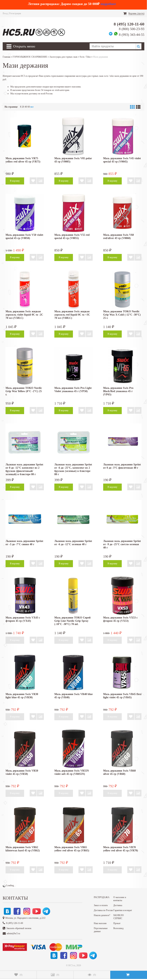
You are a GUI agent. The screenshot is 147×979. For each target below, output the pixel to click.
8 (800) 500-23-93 (131, 29)
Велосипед (118, 928)
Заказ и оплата (101, 905)
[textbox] (113, 46)
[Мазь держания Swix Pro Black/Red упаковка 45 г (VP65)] (122, 366)
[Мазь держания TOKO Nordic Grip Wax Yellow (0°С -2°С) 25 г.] (25, 366)
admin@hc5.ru (13, 933)
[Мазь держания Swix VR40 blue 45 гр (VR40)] (73, 672)
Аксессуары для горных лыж (63, 56)
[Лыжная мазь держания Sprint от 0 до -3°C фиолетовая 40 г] (122, 442)
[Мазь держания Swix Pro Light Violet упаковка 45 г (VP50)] (73, 366)
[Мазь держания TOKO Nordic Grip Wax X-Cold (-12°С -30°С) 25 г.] (122, 289)
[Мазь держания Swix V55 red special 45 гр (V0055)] (73, 213)
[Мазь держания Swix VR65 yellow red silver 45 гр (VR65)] (73, 825)
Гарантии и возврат (122, 910)
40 (26, 106)
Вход (5, 13)
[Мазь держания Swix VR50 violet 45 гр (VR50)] (25, 749)
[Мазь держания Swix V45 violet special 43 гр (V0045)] (122, 136)
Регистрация (15, 13)
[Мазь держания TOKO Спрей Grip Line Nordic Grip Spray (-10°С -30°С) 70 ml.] (73, 596)
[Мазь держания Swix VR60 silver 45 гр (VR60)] (122, 749)
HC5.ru (71, 965)
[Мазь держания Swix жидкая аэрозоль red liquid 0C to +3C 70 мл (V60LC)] (73, 289)
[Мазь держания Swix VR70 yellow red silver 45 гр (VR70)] (122, 825)
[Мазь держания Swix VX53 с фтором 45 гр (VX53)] (122, 596)
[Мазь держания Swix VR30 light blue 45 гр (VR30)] (25, 672)
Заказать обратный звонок (18, 928)
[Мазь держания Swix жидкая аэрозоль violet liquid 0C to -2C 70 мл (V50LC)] (25, 289)
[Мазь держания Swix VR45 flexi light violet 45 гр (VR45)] (122, 672)
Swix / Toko (85, 56)
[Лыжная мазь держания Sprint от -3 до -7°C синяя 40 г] (25, 519)
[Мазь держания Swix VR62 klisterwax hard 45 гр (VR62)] (25, 825)
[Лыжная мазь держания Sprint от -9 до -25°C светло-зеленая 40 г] (122, 519)
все (31, 106)
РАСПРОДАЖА (101, 897)
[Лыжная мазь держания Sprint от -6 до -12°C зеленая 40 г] (73, 519)
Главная (6, 56)
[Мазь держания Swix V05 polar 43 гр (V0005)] (73, 136)
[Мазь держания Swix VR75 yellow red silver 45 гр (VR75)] (25, 136)
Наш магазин (100, 923)
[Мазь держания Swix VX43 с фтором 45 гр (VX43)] (25, 596)
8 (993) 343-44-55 (131, 35)
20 (23, 106)
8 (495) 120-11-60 (129, 24)
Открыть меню (24, 46)
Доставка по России (103, 910)
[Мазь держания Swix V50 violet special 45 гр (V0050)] (25, 213)
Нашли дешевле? (102, 915)
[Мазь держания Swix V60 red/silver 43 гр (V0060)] (122, 213)
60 (29, 106)
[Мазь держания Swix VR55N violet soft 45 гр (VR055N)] (73, 749)
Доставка (117, 905)
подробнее (108, 4)
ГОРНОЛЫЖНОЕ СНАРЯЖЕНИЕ (30, 56)
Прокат (116, 923)
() (21, 974)
